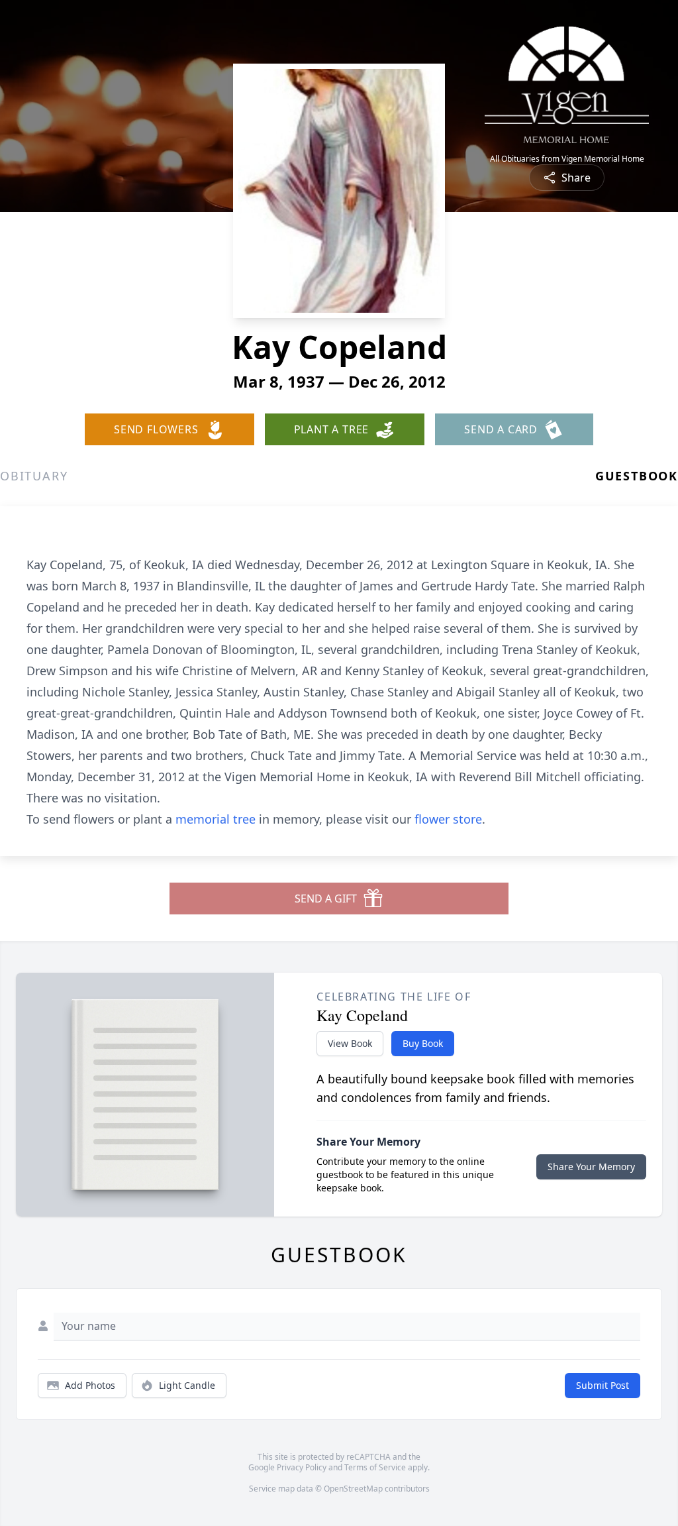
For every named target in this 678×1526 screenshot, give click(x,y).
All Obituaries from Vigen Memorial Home (567, 159)
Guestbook (636, 476)
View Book (350, 1043)
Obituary (34, 476)
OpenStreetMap (353, 1488)
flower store (448, 819)
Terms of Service (375, 1467)
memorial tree (215, 819)
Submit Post (602, 1385)
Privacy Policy (301, 1467)
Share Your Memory (591, 1166)
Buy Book (423, 1043)
